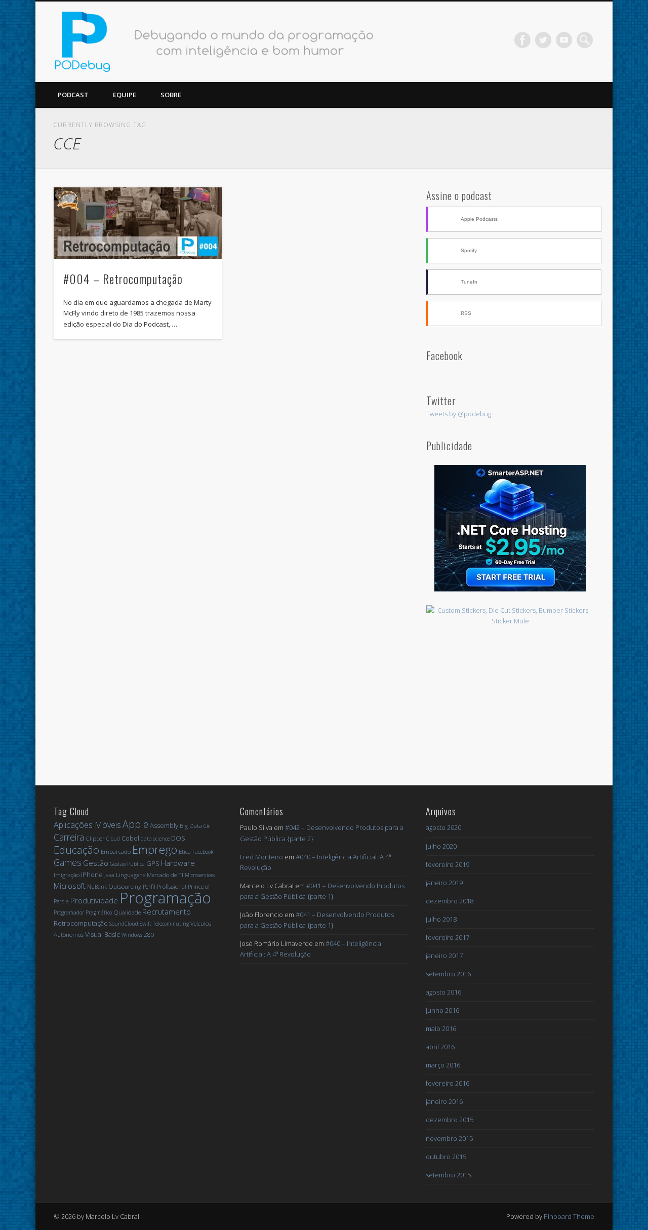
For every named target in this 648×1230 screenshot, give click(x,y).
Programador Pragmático (83, 912)
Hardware (178, 863)
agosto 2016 (443, 992)
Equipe (124, 94)
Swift (145, 923)
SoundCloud (123, 923)
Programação (165, 897)
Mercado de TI (165, 875)
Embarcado (116, 851)
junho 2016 (442, 1010)
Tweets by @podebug (458, 413)
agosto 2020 (443, 827)
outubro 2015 (446, 1156)
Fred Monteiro (261, 856)
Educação (76, 850)
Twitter (543, 40)
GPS (152, 863)
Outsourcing (124, 886)
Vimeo (564, 40)
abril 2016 (440, 1046)
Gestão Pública (127, 863)
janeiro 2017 (444, 955)
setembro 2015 (448, 1174)
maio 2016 (441, 1028)
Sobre (170, 94)
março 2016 (443, 1064)
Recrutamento (166, 911)
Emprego (154, 849)
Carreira (69, 837)
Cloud (113, 838)
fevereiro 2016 (447, 1083)
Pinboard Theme (569, 1216)
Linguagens (130, 875)
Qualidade (127, 912)
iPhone (92, 874)
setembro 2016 (448, 973)
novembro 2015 (449, 1138)
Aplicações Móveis (87, 824)
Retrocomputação (81, 923)
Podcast (73, 94)
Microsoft (70, 886)
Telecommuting (171, 923)
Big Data (191, 825)
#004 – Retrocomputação (123, 278)
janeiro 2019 (444, 882)
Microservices (200, 875)
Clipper (95, 838)
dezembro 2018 (449, 900)
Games (68, 862)
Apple (135, 824)
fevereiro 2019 (447, 864)
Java (109, 875)
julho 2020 (441, 846)
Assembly (164, 825)
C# (207, 825)
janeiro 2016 (444, 1101)
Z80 (149, 934)
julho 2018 (441, 919)
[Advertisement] (510, 700)
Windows (132, 934)
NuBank (97, 886)
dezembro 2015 (449, 1119)
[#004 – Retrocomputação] (138, 223)
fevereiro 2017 (447, 937)
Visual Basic (102, 934)
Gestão (95, 863)
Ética (185, 851)
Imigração (66, 875)
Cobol (130, 838)
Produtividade (94, 900)
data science (155, 838)
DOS (178, 838)
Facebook (522, 40)
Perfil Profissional (164, 886)
